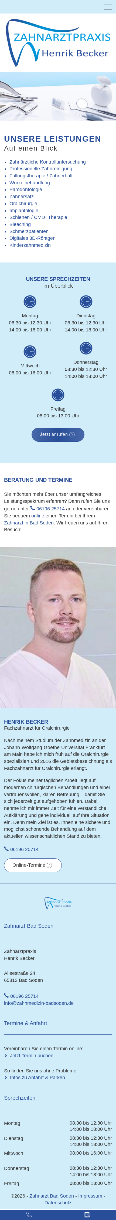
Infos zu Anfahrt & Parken (37, 1077)
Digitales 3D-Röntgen (32, 238)
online (37, 515)
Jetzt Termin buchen (31, 1055)
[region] (58, 96)
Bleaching (20, 224)
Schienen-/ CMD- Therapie (38, 217)
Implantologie (23, 210)
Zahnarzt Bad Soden (52, 1196)
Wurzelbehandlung (29, 182)
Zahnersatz (21, 196)
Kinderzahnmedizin (30, 245)
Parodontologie (25, 189)
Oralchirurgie (23, 203)
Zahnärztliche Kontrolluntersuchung (47, 162)
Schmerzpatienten (29, 231)
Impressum (90, 1196)
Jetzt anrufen (54, 434)
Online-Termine (28, 865)
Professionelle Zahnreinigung (40, 168)
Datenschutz (58, 1202)
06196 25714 (50, 508)
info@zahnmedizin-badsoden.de (39, 1003)
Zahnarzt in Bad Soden (29, 523)
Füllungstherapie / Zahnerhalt (41, 175)
